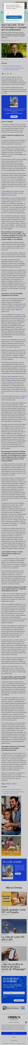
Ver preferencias (14, 1040)
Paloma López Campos (5, 40)
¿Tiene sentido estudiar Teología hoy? (12, 66)
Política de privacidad (12, 1043)
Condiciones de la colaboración (21, 1043)
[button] (26, 1022)
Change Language (14, 17)
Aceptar (14, 1033)
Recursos (3, 22)
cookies (4, 997)
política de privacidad (19, 995)
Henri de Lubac (14, 378)
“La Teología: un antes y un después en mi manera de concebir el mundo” (13, 68)
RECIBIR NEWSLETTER (19, 1000)
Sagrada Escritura (12, 195)
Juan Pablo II (17, 314)
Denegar (14, 1037)
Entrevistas (8, 783)
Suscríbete (14, 116)
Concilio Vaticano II (21, 89)
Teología (3, 79)
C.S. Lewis (12, 341)
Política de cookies (5, 1043)
